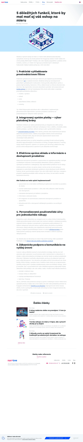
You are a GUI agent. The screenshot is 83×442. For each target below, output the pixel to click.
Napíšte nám (58, 2)
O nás (37, 2)
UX (24, 81)
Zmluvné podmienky (24, 364)
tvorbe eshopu (20, 89)
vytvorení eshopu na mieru (26, 131)
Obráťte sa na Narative (38, 286)
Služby (30, 2)
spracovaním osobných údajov (28, 439)
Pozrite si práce (41, 356)
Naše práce (24, 2)
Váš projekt (50, 2)
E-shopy (20, 23)
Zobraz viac (21, 343)
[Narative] (12, 360)
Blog (43, 2)
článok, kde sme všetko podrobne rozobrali (40, 241)
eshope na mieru (54, 229)
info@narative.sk (53, 363)
